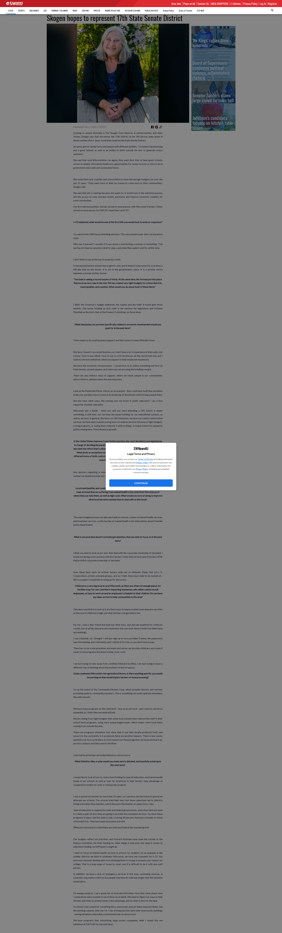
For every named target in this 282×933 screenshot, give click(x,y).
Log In (263, 3)
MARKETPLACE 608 (112, 10)
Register (272, 3)
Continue (141, 483)
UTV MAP (200, 10)
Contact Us (203, 3)
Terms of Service (145, 459)
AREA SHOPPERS (219, 3)
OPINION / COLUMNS (59, 10)
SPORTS (21, 10)
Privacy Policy (142, 462)
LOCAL (10, 10)
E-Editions (236, 3)
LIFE (45, 10)
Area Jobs (176, 3)
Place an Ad (189, 3)
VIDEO (75, 10)
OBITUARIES (34, 10)
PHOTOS (97, 10)
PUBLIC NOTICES (151, 10)
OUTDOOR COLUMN (132, 10)
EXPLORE (85, 10)
